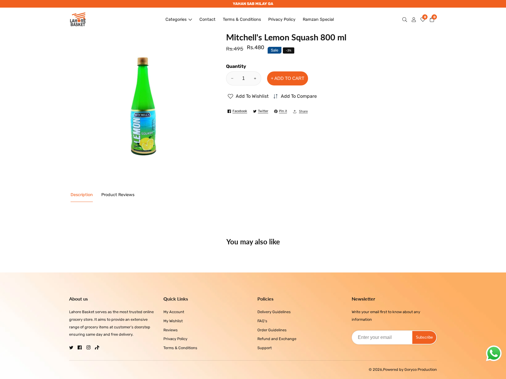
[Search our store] (405, 19)
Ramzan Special (318, 19)
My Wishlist (173, 321)
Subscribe (424, 337)
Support (264, 348)
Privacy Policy (281, 19)
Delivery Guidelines (274, 312)
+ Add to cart (287, 78)
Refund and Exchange (276, 339)
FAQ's (262, 321)
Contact (207, 19)
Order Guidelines (272, 330)
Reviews (170, 330)
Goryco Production (420, 370)
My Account (173, 312)
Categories (176, 19)
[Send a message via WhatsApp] (494, 353)
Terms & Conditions (242, 19)
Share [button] (303, 111)
